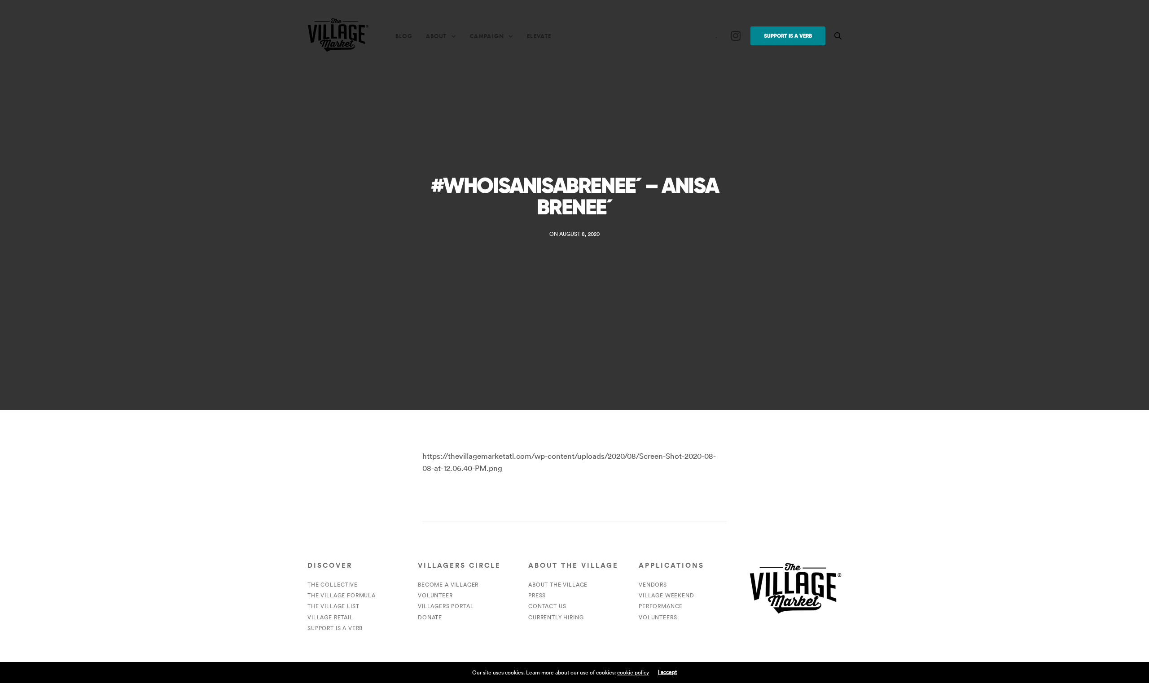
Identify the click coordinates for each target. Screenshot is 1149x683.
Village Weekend (666, 595)
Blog (403, 36)
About (436, 36)
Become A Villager (448, 584)
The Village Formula (341, 595)
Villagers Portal (446, 606)
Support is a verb (335, 628)
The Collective (332, 584)
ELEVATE (539, 36)
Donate (430, 617)
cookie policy (633, 672)
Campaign (487, 36)
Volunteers (658, 617)
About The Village (558, 584)
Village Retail (330, 617)
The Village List (333, 606)
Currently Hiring (555, 617)
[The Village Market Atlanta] (337, 36)
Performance (661, 606)
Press (537, 595)
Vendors (653, 584)
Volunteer (435, 595)
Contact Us (547, 606)
